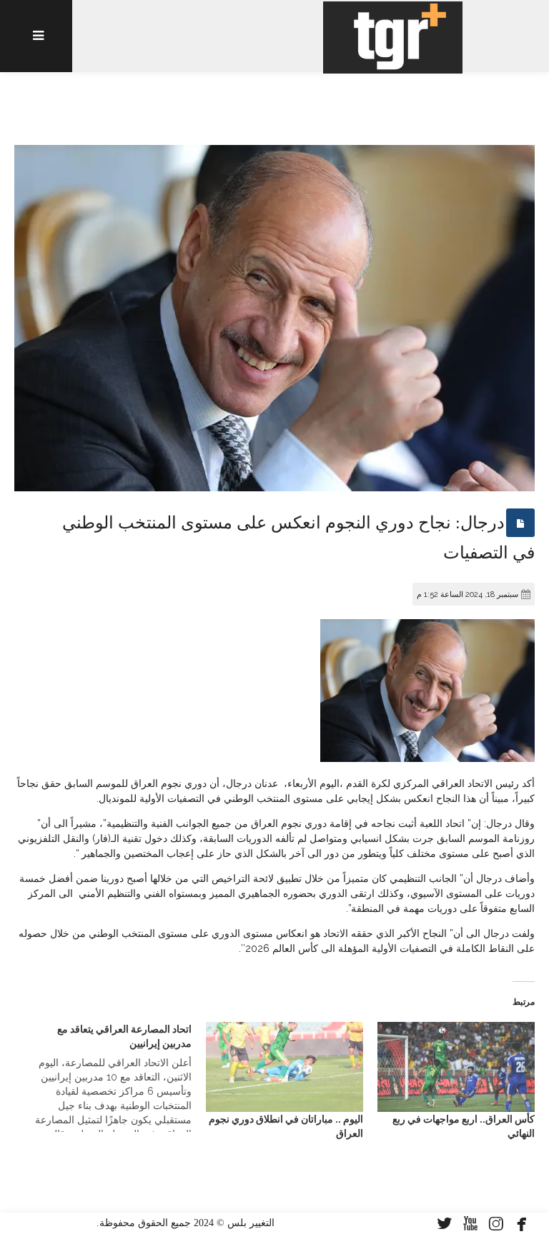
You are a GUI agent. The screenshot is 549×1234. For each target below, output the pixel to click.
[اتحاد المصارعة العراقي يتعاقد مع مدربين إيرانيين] (105, 1077)
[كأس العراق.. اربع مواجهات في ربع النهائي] (456, 1067)
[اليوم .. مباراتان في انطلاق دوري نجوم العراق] (284, 1067)
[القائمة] (36, 36)
